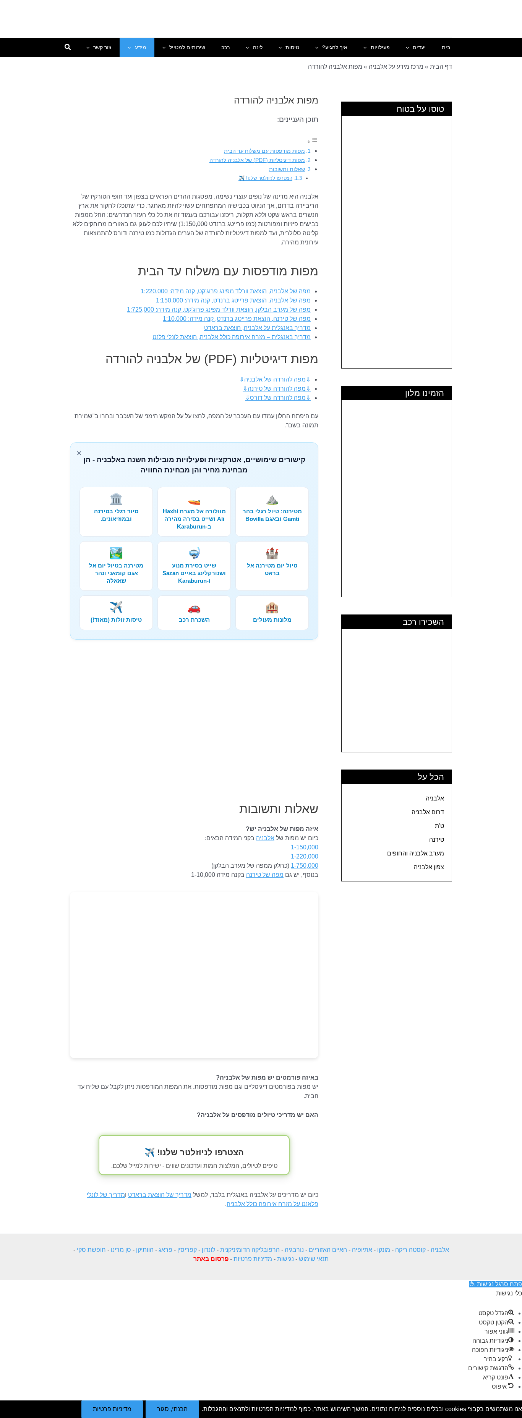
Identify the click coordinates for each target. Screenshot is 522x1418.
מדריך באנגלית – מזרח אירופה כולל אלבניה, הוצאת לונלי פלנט (231, 337)
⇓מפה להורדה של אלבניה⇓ (275, 379)
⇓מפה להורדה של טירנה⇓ (277, 388)
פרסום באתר (211, 1259)
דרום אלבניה (428, 812)
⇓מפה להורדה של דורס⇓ (278, 398)
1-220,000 (304, 856)
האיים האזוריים (328, 1250)
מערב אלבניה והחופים (415, 853)
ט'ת (439, 826)
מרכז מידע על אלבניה (396, 66)
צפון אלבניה (429, 867)
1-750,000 (304, 865)
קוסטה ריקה (410, 1250)
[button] (409, 47)
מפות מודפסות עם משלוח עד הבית (264, 151)
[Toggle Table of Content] (312, 141)
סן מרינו (121, 1250)
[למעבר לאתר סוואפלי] (194, 975)
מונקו (383, 1250)
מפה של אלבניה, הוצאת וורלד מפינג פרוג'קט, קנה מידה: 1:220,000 (226, 291)
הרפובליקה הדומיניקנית (250, 1250)
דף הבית (441, 66)
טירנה (436, 839)
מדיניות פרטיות (252, 1259)
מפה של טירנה (265, 874)
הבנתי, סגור (172, 1409)
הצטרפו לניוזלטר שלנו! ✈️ (265, 178)
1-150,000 (304, 847)
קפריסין (187, 1250)
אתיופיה (362, 1250)
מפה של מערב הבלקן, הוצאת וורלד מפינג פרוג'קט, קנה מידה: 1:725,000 (219, 309)
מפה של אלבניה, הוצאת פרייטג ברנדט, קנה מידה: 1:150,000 (233, 300)
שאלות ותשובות (287, 169)
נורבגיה (294, 1250)
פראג (165, 1250)
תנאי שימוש (314, 1259)
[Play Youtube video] (194, 722)
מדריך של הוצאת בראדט (159, 1195)
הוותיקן (145, 1250)
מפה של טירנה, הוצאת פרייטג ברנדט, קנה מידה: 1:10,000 (237, 318)
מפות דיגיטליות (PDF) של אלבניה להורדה (257, 160)
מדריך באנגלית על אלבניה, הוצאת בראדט (257, 328)
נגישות (285, 1259)
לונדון (208, 1250)
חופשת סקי (91, 1250)
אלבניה (435, 798)
